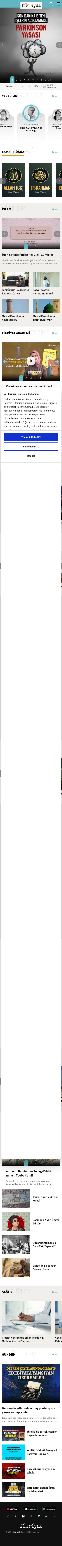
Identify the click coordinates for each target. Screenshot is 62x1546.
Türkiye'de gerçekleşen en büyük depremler (42, 1433)
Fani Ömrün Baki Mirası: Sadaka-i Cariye (15, 291)
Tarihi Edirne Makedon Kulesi (46, 1198)
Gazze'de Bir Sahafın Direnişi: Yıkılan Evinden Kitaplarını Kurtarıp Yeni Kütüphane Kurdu (44, 1267)
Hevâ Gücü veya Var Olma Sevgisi (31, 129)
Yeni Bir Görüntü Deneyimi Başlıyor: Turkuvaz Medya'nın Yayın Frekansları (43, 1452)
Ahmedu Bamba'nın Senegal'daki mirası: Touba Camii (28, 1173)
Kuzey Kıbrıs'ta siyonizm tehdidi (41, 1470)
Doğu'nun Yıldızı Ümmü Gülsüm (46, 1221)
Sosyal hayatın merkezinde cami (43, 291)
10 (49, 79)
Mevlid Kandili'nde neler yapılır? (13, 318)
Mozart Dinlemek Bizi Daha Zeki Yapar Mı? (45, 1244)
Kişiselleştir (29, 446)
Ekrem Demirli (31, 124)
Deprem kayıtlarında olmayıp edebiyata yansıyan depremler (28, 1410)
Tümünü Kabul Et (31, 437)
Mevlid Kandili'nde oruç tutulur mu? (44, 318)
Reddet (31, 455)
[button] (3, 45)
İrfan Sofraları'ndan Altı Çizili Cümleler (27, 255)
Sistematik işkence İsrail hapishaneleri (41, 1489)
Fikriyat (16, 1531)
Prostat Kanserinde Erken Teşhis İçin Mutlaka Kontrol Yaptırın (23, 1339)
